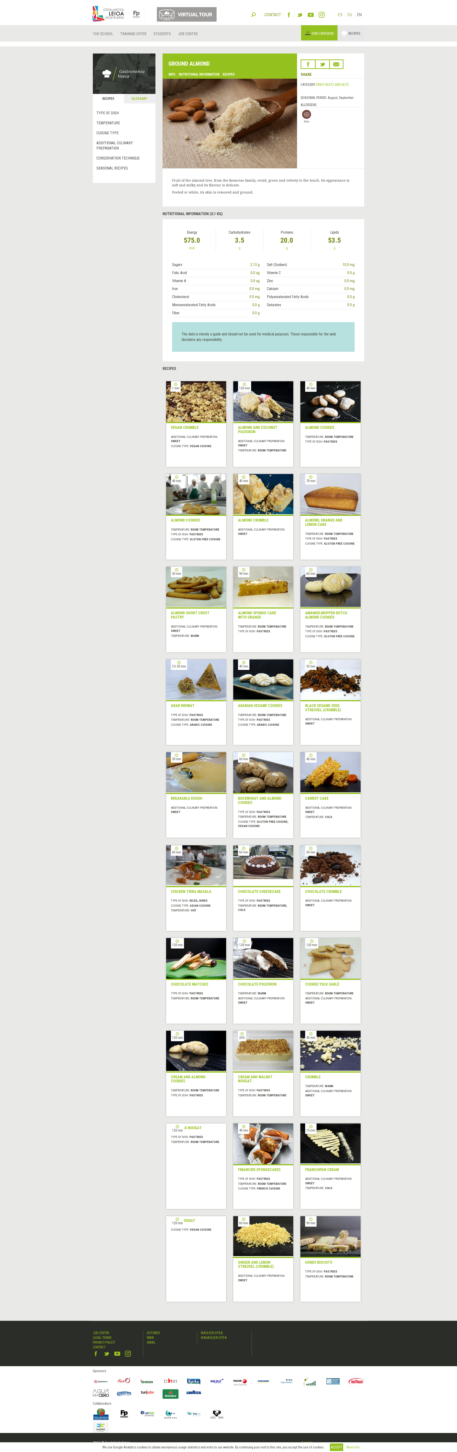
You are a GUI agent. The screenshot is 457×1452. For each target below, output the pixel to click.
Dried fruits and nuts (332, 85)
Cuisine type (107, 133)
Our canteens (323, 33)
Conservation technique (118, 158)
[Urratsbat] (101, 1427)
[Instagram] (322, 15)
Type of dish (107, 113)
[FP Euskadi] (124, 1414)
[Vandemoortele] (263, 1381)
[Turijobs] (147, 1392)
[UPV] (217, 1414)
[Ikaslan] (194, 1414)
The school (103, 34)
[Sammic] (101, 1381)
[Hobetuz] (171, 1414)
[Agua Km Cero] (101, 1393)
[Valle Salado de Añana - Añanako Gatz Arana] (333, 1381)
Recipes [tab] (108, 99)
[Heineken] (147, 1381)
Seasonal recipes (112, 168)
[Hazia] (124, 1381)
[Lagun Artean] (286, 1381)
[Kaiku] (194, 1381)
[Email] (336, 64)
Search (253, 14)
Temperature (108, 123)
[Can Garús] (310, 1381)
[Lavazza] (194, 1391)
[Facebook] (289, 15)
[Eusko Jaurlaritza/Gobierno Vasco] (101, 1414)
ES (340, 14)
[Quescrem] (124, 1393)
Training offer (133, 34)
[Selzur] (217, 1381)
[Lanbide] (147, 1414)
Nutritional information (199, 74)
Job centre (188, 34)
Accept (336, 1447)
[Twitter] (300, 15)
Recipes (354, 33)
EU (350, 14)
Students (162, 34)
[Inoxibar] (356, 1381)
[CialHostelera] (171, 1381)
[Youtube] (311, 15)
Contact (99, 1347)
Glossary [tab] (139, 99)
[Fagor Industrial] (240, 1381)
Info (172, 74)
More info (353, 1447)
